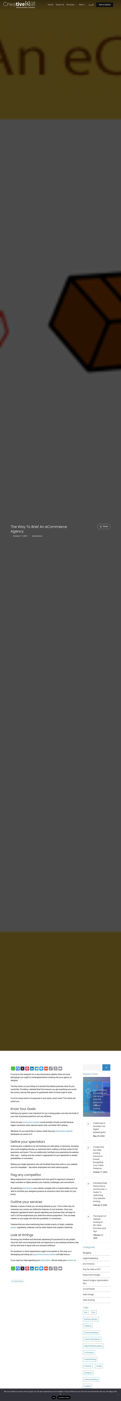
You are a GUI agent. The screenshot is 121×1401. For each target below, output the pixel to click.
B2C (93, 1312)
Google (99, 1366)
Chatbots (87, 1326)
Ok (54, 1397)
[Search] (106, 1067)
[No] (118, 1395)
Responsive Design (91, 1274)
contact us (71, 1260)
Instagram (88, 1373)
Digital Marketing (90, 1258)
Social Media (89, 1289)
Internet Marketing (91, 1379)
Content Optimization (92, 1339)
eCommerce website (31, 1122)
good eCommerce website (45, 1254)
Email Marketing (90, 1359)
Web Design (88, 1294)
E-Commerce (17, 1281)
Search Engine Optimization (95, 1282)
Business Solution (90, 1319)
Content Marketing (91, 1332)
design (13, 1227)
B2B (85, 1312)
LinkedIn (87, 1386)
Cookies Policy (63, 1397)
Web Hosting (89, 1300)
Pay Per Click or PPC (92, 1269)
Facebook (87, 1366)
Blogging (87, 1252)
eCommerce (37, 536)
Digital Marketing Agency (93, 1346)
